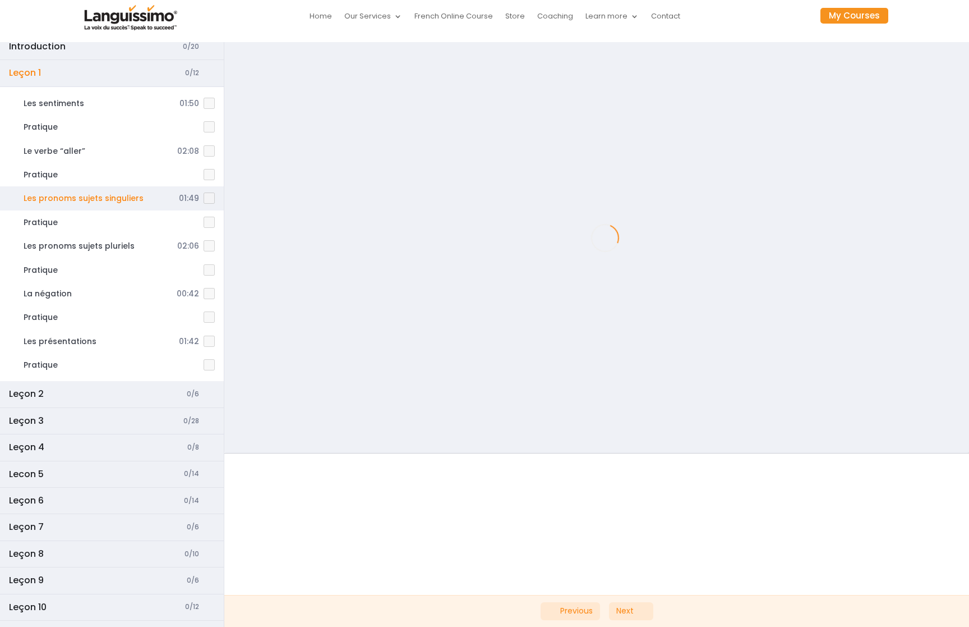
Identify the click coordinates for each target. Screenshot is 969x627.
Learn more (606, 16)
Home (321, 16)
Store (515, 16)
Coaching (555, 16)
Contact (665, 16)
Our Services (367, 16)
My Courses (854, 15)
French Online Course (453, 16)
